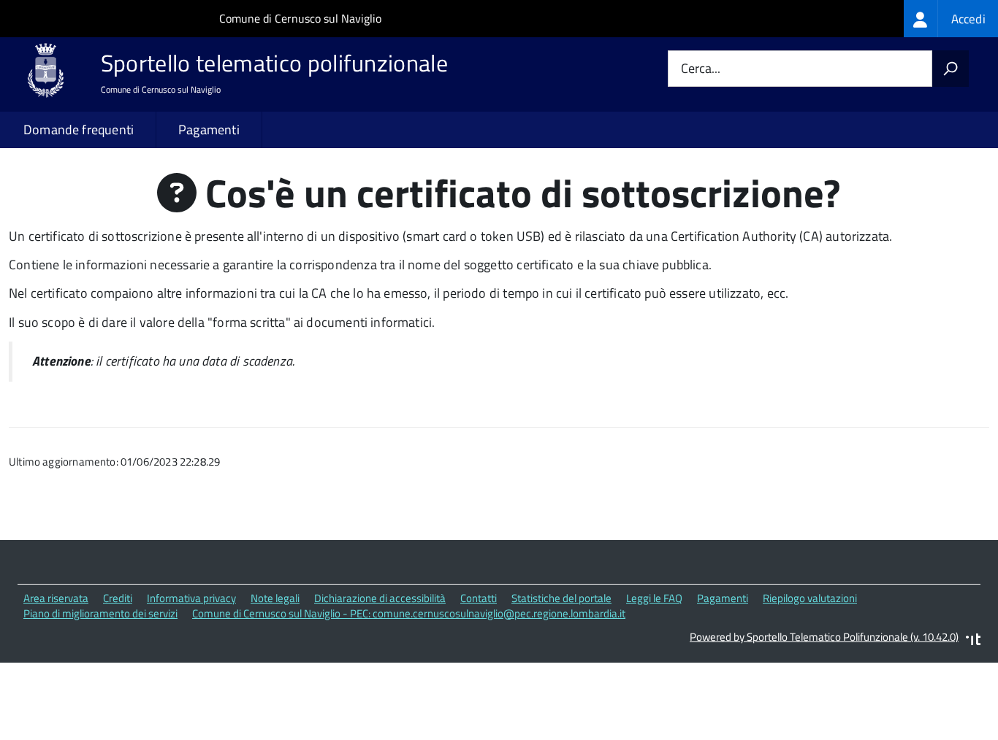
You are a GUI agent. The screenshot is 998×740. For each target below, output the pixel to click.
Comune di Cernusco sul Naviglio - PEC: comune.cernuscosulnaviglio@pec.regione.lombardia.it (408, 613)
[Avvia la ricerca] (950, 68)
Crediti (117, 598)
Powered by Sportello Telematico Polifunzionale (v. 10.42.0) (824, 636)
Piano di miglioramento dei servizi (100, 613)
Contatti (478, 598)
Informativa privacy (191, 598)
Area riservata (55, 598)
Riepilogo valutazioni (810, 598)
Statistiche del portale (561, 598)
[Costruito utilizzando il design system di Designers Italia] (973, 641)
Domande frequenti (78, 129)
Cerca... (700, 69)
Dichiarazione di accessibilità (380, 598)
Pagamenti (209, 129)
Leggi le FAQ (654, 598)
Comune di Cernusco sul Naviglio (300, 18)
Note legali (275, 598)
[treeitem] (951, 18)
